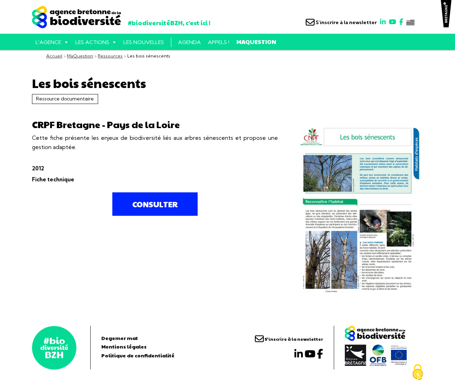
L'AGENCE (48, 42)
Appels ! (218, 42)
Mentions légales (123, 346)
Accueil (54, 56)
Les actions (92, 42)
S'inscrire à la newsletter (346, 22)
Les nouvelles (143, 42)
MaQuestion (256, 42)
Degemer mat (119, 337)
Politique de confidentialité (138, 355)
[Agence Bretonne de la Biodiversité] (54, 347)
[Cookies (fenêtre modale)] (417, 372)
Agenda (189, 42)
